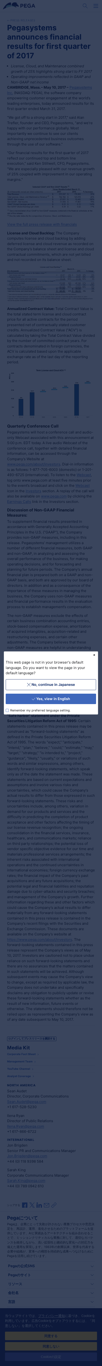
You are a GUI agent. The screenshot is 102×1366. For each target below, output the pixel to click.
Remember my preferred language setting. (40, 710)
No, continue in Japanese (53, 684)
